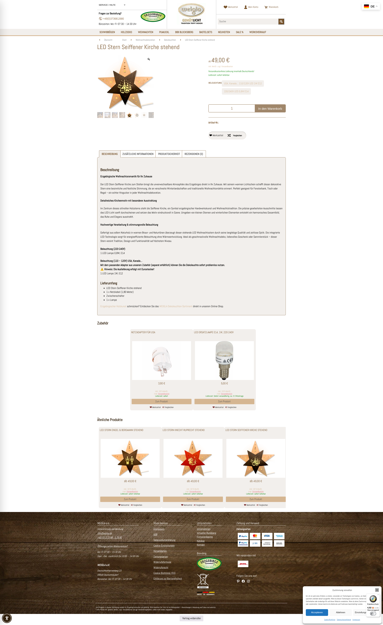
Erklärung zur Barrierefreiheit (167, 578)
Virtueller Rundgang (206, 533)
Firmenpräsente (205, 536)
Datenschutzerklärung (344, 619)
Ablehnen (340, 612)
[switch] (373, 613)
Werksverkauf (257, 32)
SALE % (239, 32)
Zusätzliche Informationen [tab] (137, 154)
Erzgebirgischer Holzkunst (113, 306)
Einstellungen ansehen (366, 612)
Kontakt (201, 544)
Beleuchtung (215, 82)
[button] (377, 590)
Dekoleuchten (170, 39)
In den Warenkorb (270, 108)
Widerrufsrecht (160, 567)
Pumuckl (164, 32)
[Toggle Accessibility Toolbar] (7, 618)
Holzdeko (126, 32)
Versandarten (160, 551)
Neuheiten (224, 32)
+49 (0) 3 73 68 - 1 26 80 (109, 537)
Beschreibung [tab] (110, 154)
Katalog (201, 540)
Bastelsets (205, 32)
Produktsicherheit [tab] (169, 154)
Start (124, 39)
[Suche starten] (281, 22)
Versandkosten (227, 66)
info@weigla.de (104, 533)
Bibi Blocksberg (184, 32)
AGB (155, 534)
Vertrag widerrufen (191, 618)
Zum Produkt (161, 401)
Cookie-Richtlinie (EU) (164, 573)
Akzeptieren (317, 612)
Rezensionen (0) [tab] (194, 154)
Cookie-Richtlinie (329, 619)
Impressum (356, 619)
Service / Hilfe (107, 5)
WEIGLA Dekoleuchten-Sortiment (175, 306)
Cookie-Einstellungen (164, 545)
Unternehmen (203, 529)
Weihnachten (145, 32)
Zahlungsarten (160, 556)
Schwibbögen (107, 32)
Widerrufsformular (162, 562)
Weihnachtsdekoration (145, 39)
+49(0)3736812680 (113, 18)
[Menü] (378, 595)
